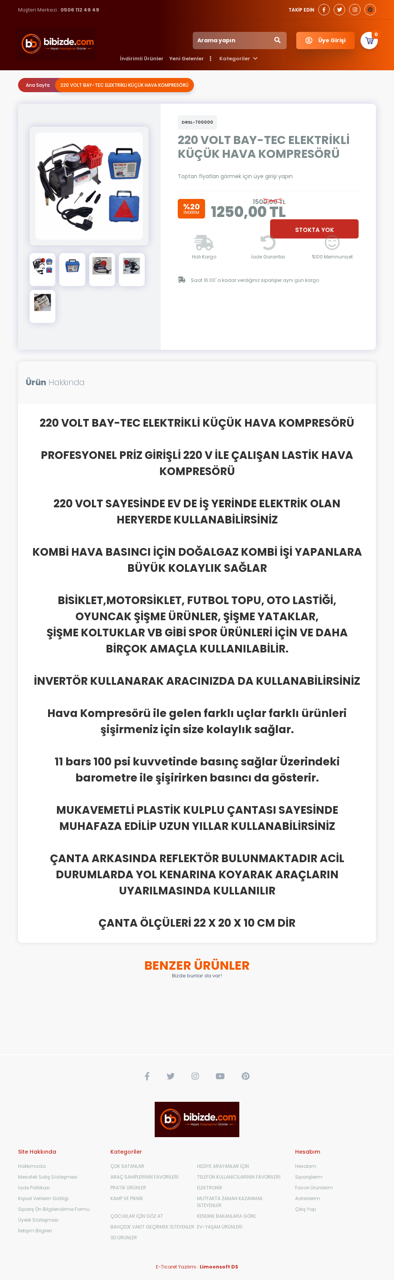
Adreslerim (307, 1198)
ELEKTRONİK (209, 1187)
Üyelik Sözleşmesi (38, 1220)
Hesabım (305, 1166)
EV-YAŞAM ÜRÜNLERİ (219, 1227)
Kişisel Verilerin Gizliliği (43, 1198)
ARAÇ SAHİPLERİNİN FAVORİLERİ (144, 1177)
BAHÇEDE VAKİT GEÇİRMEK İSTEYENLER (152, 1227)
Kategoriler (235, 58)
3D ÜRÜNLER (123, 1237)
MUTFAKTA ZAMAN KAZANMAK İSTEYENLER (230, 1202)
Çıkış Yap (305, 1209)
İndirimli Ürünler (142, 58)
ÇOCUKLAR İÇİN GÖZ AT (136, 1216)
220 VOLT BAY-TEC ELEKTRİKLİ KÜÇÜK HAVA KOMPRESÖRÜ (124, 85)
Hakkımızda (32, 1166)
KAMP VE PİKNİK (126, 1198)
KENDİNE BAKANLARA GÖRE (226, 1216)
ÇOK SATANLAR (127, 1166)
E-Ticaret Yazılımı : (197, 1266)
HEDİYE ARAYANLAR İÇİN (223, 1166)
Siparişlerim (308, 1177)
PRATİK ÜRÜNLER (128, 1187)
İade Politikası (34, 1187)
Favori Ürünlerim (314, 1187)
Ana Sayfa (38, 85)
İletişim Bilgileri (35, 1230)
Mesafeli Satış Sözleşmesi (47, 1177)
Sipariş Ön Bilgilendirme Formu (54, 1209)
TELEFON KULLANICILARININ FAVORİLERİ (238, 1177)
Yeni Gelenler (186, 58)
